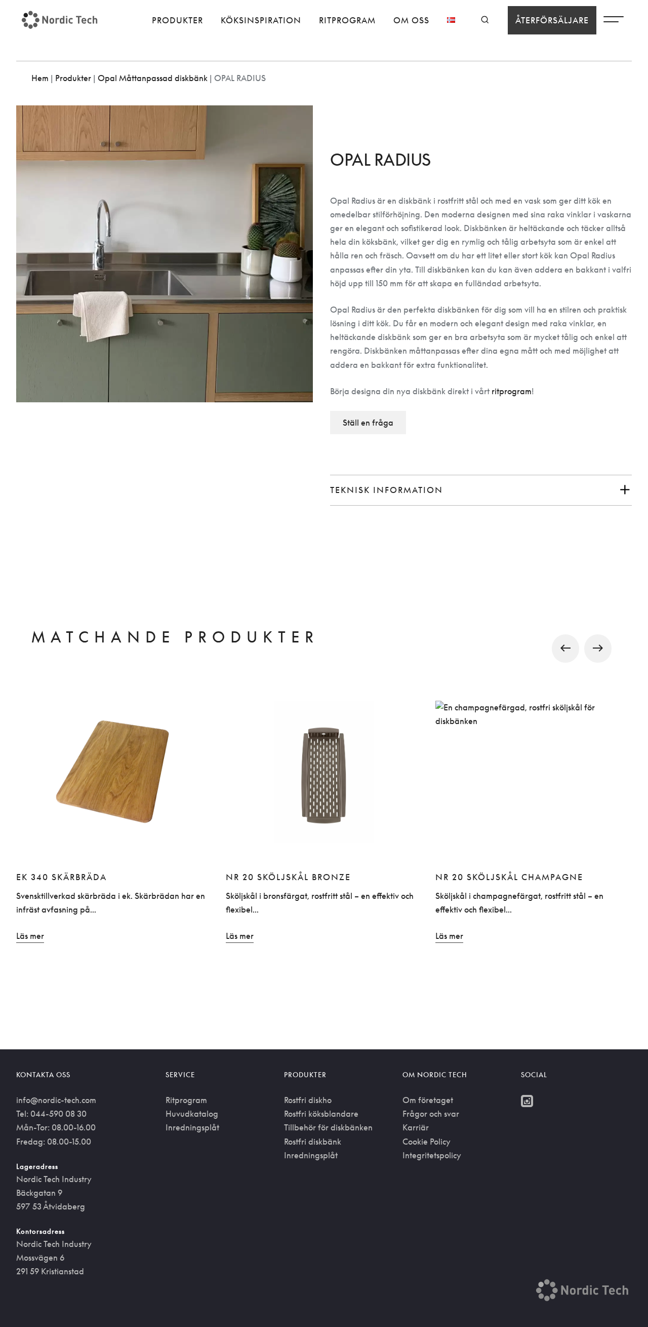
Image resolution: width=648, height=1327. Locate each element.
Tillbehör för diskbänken (328, 1127)
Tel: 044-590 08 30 (51, 1114)
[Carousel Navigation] (324, 648)
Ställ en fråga (368, 423)
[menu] (613, 21)
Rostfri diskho (308, 1100)
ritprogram (512, 391)
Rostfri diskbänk (312, 1141)
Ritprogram (347, 20)
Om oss (411, 20)
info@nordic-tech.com (56, 1100)
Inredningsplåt (192, 1127)
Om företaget (427, 1100)
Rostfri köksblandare (321, 1114)
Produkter (177, 20)
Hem (40, 78)
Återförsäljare (552, 20)
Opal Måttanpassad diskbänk (153, 78)
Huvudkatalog (192, 1114)
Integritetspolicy (431, 1155)
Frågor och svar (430, 1114)
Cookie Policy (426, 1141)
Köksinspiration (261, 20)
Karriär (415, 1127)
